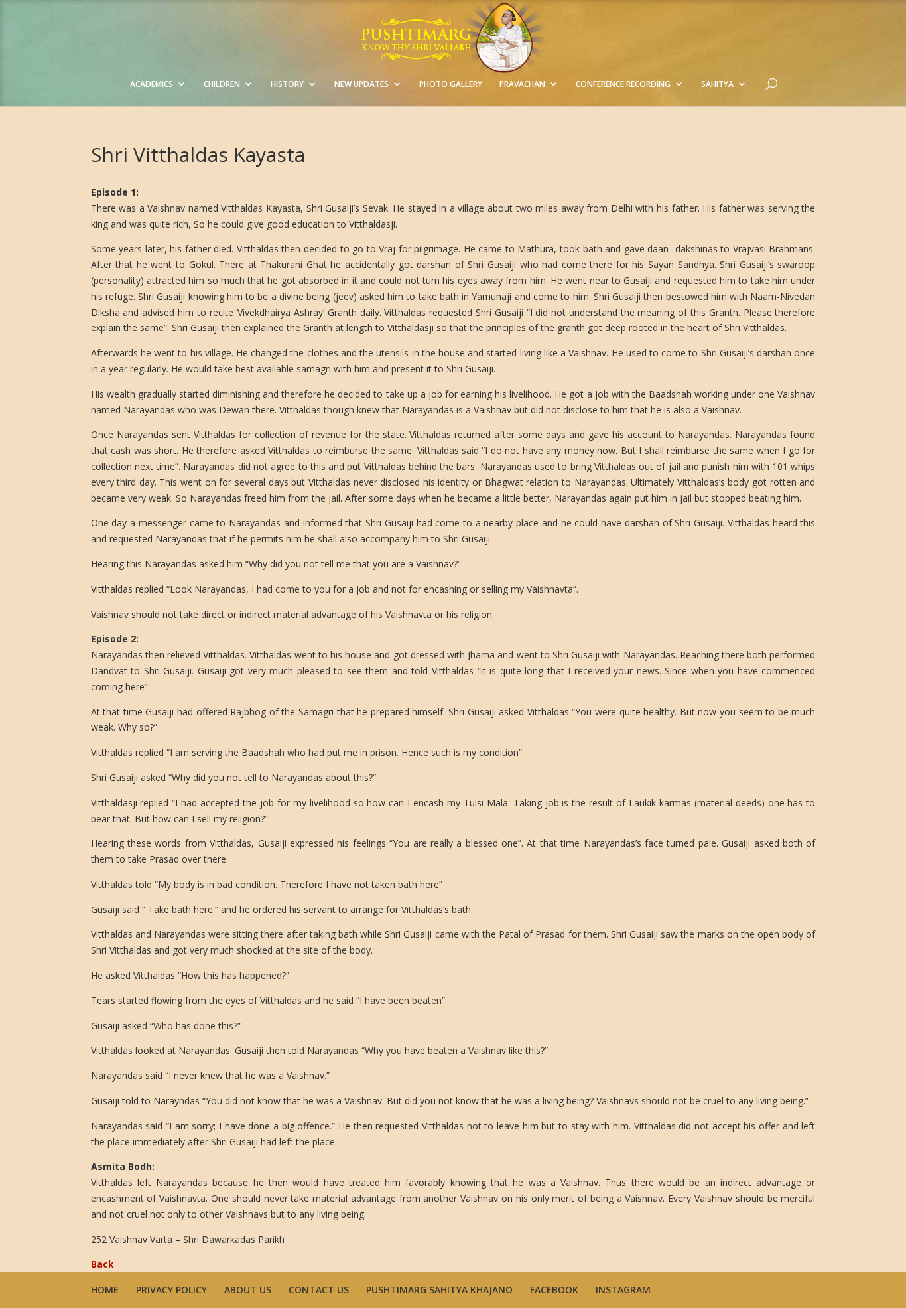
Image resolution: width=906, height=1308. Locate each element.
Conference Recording (623, 84)
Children (222, 84)
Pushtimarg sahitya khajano (439, 1289)
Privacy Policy (171, 1289)
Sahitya (717, 84)
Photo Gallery (450, 84)
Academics (151, 84)
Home (105, 1289)
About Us (247, 1289)
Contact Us (319, 1289)
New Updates (361, 84)
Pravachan (522, 84)
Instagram (623, 1289)
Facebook (554, 1289)
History (287, 84)
